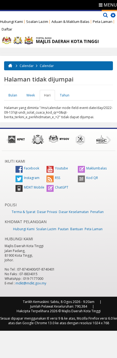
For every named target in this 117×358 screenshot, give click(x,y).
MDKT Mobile (34, 187)
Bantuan (76, 229)
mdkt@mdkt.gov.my (31, 283)
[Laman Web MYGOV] (59, 138)
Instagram (31, 177)
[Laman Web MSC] (101, 139)
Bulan (12, 95)
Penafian (97, 212)
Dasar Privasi (47, 212)
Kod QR (92, 177)
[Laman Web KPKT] (16, 139)
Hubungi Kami (11, 21)
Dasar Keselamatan (74, 212)
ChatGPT (61, 187)
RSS (57, 177)
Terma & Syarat (23, 212)
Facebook (31, 168)
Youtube (61, 168)
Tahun (64, 95)
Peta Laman (102, 21)
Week (30, 95)
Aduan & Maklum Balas (70, 21)
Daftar (7, 29)
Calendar (27, 65)
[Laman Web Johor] (37, 139)
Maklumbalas (96, 168)
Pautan (63, 229)
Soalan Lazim (37, 21)
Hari (49, 97)
